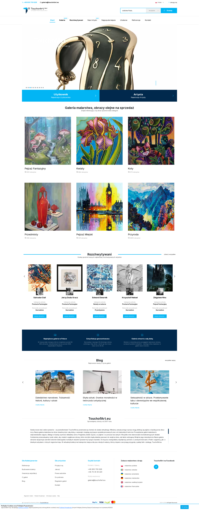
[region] (99, 436)
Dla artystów (60, 461)
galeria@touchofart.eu (50, 2)
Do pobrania (59, 477)
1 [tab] (26, 87)
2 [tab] (28, 87)
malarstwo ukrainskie (132, 474)
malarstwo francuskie (132, 486)
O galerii (25, 477)
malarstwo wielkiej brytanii (133, 482)
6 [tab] (35, 87)
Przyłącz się (59, 465)
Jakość (57, 469)
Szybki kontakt (94, 461)
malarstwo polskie (131, 466)
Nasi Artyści (92, 20)
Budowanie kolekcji (28, 469)
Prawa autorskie (60, 473)
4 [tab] (31, 87)
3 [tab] (30, 87)
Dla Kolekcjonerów (29, 461)
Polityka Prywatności (40, 496)
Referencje (136, 20)
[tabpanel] (99, 57)
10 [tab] (43, 87)
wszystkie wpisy (170, 360)
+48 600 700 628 (30, 2)
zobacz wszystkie (169, 254)
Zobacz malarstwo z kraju (131, 461)
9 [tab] (41, 87)
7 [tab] (37, 87)
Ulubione (123, 20)
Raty (58, 496)
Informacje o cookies (51, 496)
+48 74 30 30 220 (95, 472)
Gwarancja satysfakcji (29, 473)
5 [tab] (33, 87)
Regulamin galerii (61, 481)
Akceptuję (184, 507)
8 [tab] (39, 87)
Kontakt (148, 20)
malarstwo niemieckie (132, 478)
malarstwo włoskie (131, 470)
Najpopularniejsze (108, 20)
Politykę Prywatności (65, 507)
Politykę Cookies (23, 507)
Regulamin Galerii (28, 496)
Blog (23, 481)
